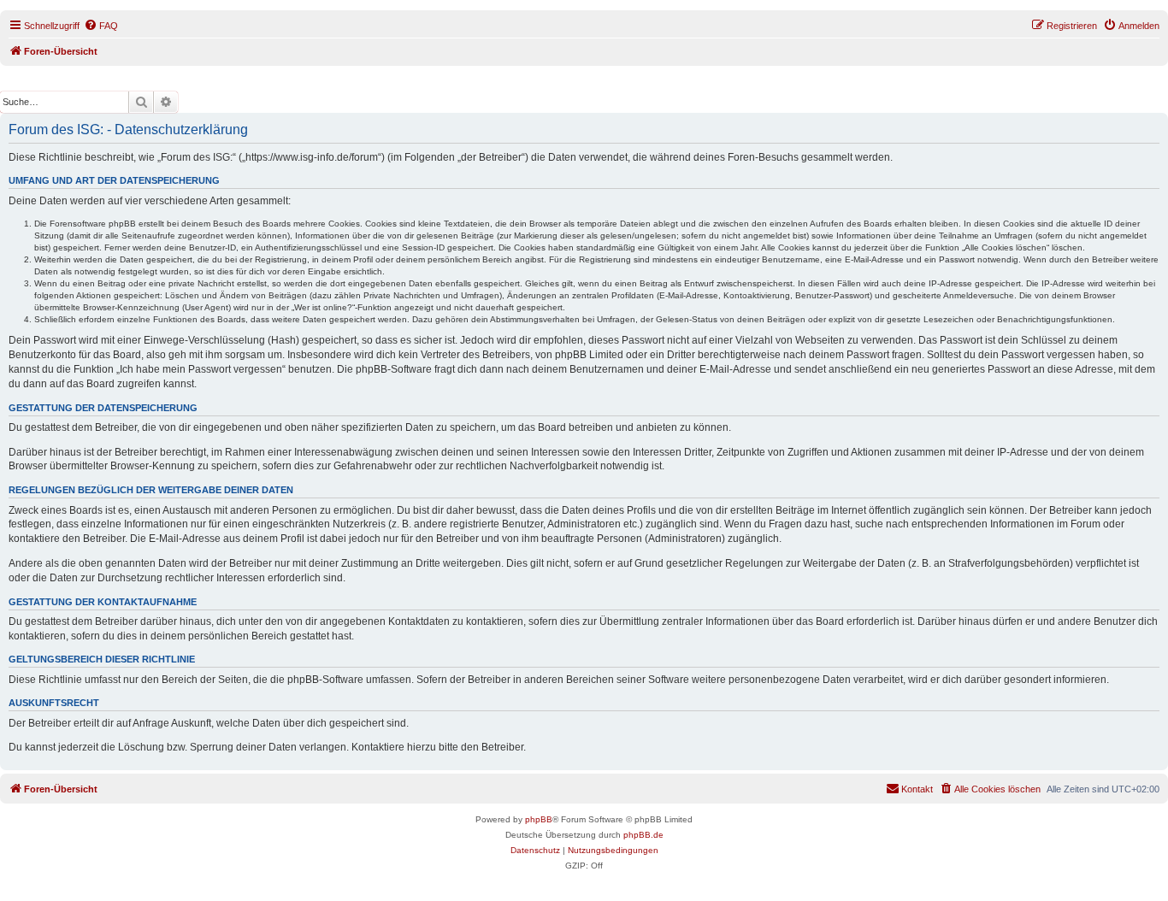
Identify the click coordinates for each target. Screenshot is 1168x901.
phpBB (538, 819)
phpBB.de (643, 834)
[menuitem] (101, 25)
